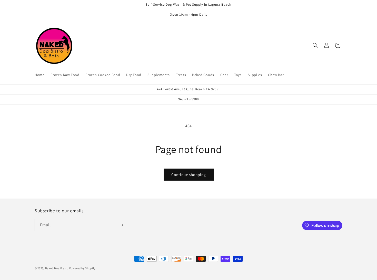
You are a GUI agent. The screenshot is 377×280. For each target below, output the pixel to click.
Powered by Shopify (82, 268)
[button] (315, 45)
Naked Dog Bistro (56, 268)
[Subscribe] (121, 225)
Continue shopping (188, 174)
